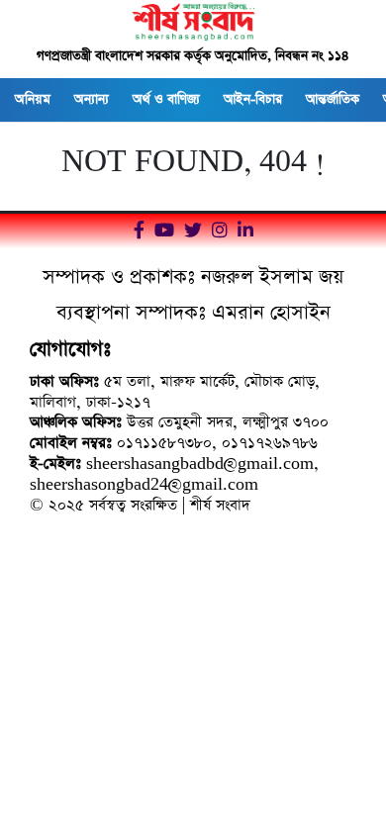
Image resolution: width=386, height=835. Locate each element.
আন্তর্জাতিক (332, 99)
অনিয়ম (32, 99)
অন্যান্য (91, 99)
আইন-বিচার (253, 99)
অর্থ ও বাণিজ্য (166, 99)
